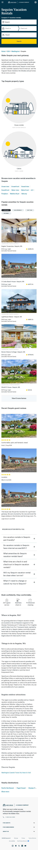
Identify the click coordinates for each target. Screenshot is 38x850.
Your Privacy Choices (22, 840)
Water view (15, 190)
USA (8, 51)
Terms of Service (32, 838)
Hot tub (29, 210)
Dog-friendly (18, 210)
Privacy (23, 838)
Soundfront (5, 190)
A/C (32, 190)
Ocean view (5, 186)
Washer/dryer (14, 194)
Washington (15, 51)
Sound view (25, 186)
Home (3, 51)
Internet (6, 213)
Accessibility (12, 840)
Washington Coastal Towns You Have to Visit (16, 773)
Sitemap (16, 838)
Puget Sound (21, 788)
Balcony (24, 194)
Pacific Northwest (7, 788)
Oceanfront (15, 186)
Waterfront (25, 190)
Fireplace (4, 194)
